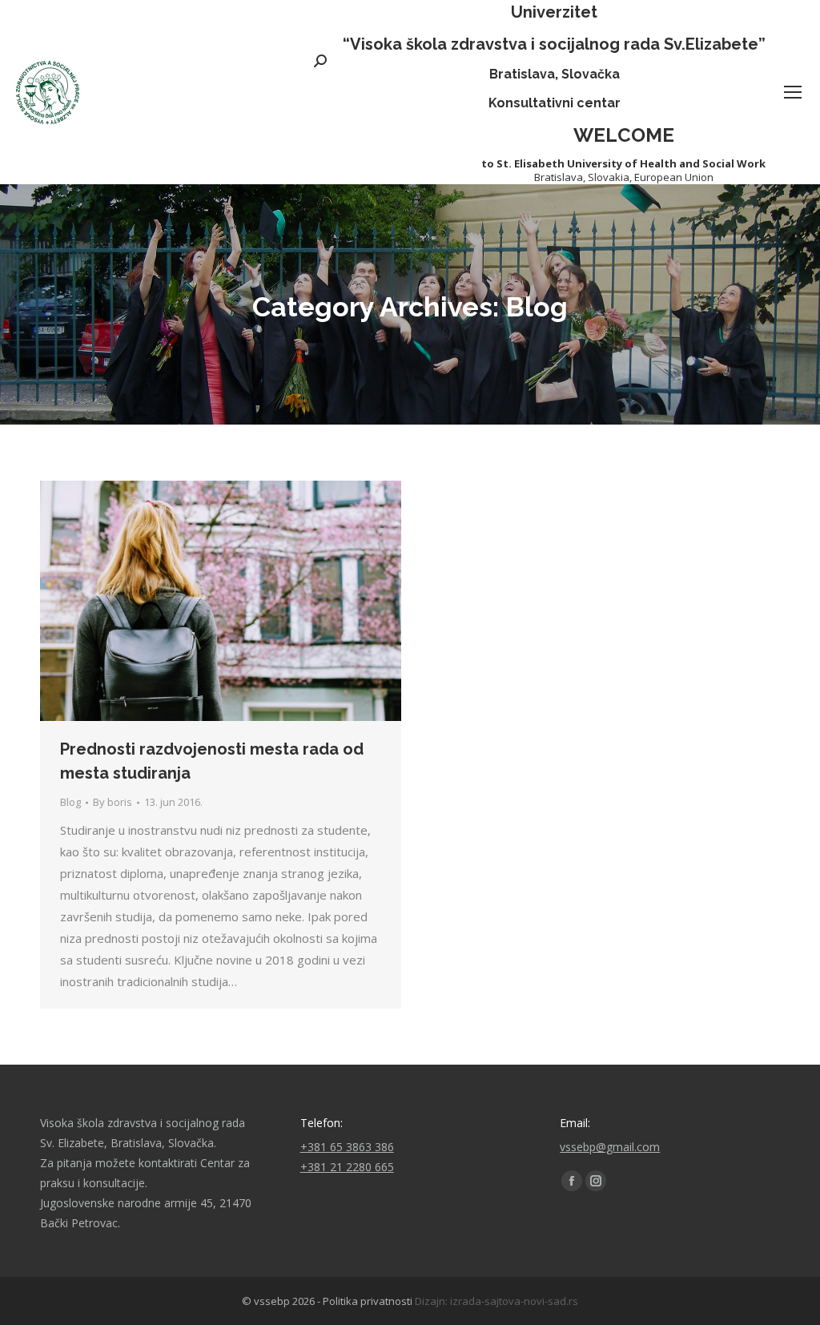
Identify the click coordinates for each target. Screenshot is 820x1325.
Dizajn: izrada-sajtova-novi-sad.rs (496, 1301)
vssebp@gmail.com (610, 1146)
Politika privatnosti (367, 1301)
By (112, 802)
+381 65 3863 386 (347, 1146)
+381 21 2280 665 (347, 1166)
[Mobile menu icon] (793, 92)
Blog (70, 802)
